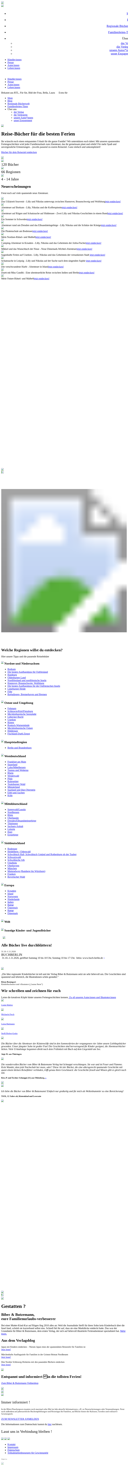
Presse (10, 62)
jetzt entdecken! (113, 201)
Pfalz (9, 778)
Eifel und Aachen (16, 792)
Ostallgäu (12, 862)
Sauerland (12, 764)
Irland (10, 893)
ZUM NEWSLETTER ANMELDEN (20, 1419)
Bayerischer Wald (16, 876)
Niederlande (13, 899)
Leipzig (11, 829)
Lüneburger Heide (16, 688)
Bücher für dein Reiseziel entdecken (19, 152)
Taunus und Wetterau (17, 770)
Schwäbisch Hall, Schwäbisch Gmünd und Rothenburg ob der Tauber (41, 854)
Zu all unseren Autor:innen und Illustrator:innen (92, 997)
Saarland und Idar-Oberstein (21, 789)
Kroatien (11, 891)
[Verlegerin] (2, 1298)
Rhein (10, 773)
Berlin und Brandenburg (19, 747)
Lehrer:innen (13, 68)
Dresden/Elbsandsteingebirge (21, 820)
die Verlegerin (20, 115)
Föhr (9, 691)
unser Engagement (23, 120)
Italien (10, 902)
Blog (9, 100)
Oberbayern (13, 865)
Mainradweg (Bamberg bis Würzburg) (26, 871)
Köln (9, 795)
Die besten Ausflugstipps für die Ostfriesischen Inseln (33, 686)
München (12, 868)
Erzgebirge (12, 834)
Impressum (12, 1447)
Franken (11, 874)
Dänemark (12, 913)
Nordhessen (13, 812)
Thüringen (12, 823)
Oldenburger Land (16, 677)
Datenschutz (13, 1450)
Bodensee (12, 848)
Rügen (10, 722)
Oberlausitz (13, 818)
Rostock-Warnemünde (18, 725)
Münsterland (13, 787)
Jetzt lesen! (6, 1349)
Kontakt (11, 1444)
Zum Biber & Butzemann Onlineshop (19, 1383)
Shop (10, 98)
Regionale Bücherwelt (18, 103)
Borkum (11, 669)
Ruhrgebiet (12, 781)
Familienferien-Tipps (17, 106)
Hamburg (12, 674)
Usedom (11, 719)
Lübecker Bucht (15, 717)
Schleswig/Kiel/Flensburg (20, 711)
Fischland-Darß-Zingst (18, 733)
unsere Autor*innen (23, 117)
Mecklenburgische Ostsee (20, 728)
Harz (9, 832)
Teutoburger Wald (16, 784)
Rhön (10, 815)
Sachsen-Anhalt (15, 826)
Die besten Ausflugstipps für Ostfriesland (27, 672)
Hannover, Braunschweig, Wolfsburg (25, 683)
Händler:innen (14, 59)
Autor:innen (13, 65)
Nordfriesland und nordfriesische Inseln (26, 680)
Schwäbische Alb (16, 860)
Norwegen (12, 896)
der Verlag (19, 112)
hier (50, 1424)
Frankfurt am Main (16, 761)
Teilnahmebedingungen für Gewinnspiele (27, 1452)
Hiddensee (12, 731)
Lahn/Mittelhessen (16, 767)
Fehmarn (11, 708)
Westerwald (13, 775)
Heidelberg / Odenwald (19, 851)
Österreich (12, 907)
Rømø (10, 905)
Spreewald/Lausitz (16, 809)
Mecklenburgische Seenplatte (21, 714)
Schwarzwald (14, 857)
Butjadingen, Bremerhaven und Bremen (27, 694)
